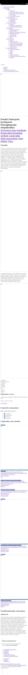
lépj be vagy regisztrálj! (11, 645)
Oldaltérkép (6, 651)
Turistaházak (8, 418)
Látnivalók (7, 416)
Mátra (11, 53)
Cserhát (11, 52)
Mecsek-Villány (13, 30)
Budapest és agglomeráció (16, 25)
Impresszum (6, 653)
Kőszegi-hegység (14, 41)
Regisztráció (6, 658)
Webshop (6, 660)
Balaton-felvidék (13, 18)
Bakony (11, 40)
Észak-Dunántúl (10, 38)
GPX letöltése (4, 403)
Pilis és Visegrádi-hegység (16, 26)
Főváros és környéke (11, 22)
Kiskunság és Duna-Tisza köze (17, 13)
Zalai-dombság (13, 36)
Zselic (11, 37)
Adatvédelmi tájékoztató (9, 655)
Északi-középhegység (12, 48)
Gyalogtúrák (8, 413)
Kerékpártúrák (8, 415)
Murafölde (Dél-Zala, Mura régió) (18, 32)
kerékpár (21, 130)
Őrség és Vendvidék (14, 33)
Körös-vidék (12, 14)
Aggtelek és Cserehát (15, 49)
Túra (10, 141)
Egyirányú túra (8, 130)
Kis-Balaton (12, 21)
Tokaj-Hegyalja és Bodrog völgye (18, 56)
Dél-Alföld (12, 10)
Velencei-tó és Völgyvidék (16, 45)
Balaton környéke (11, 17)
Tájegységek (7, 8)
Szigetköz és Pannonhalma (16, 44)
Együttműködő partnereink (10, 649)
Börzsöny (12, 24)
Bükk (11, 50)
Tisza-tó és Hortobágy (15, 16)
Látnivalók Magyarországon (10, 137)
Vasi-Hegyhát (13, 34)
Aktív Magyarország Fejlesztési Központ (16, 665)
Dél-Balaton (12, 20)
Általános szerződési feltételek (11, 656)
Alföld (8, 9)
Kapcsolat (6, 652)
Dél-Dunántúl (10, 28)
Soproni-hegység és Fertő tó (16, 42)
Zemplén (12, 57)
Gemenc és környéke (14, 29)
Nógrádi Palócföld (14, 54)
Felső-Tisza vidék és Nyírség (16, 12)
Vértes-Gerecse (13, 46)
